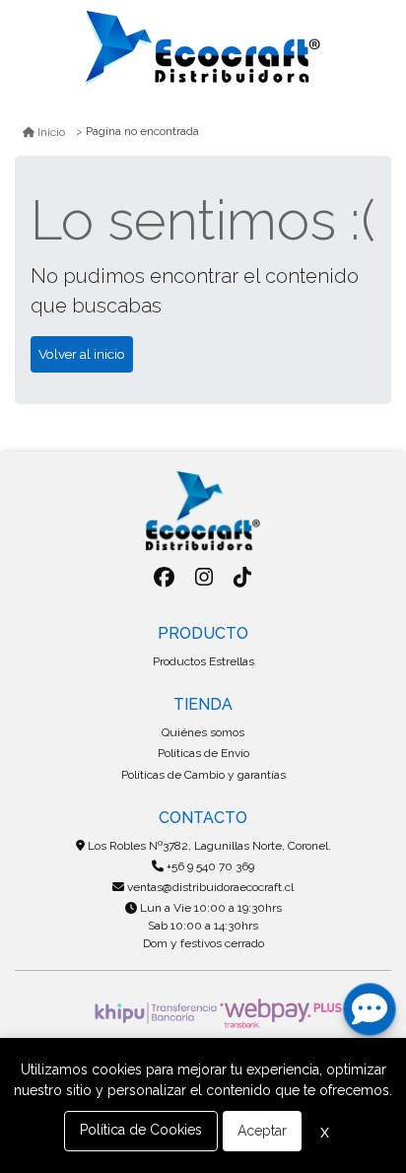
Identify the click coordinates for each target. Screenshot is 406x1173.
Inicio (51, 132)
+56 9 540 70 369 (209, 866)
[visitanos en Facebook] (164, 577)
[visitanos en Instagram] (203, 577)
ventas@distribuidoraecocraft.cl (209, 887)
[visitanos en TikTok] (243, 577)
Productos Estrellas (203, 661)
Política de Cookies (141, 1130)
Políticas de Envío (203, 753)
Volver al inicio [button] (81, 354)
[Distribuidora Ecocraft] (203, 48)
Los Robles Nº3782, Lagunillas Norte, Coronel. (208, 846)
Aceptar (262, 1130)
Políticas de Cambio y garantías (203, 775)
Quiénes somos (203, 732)
